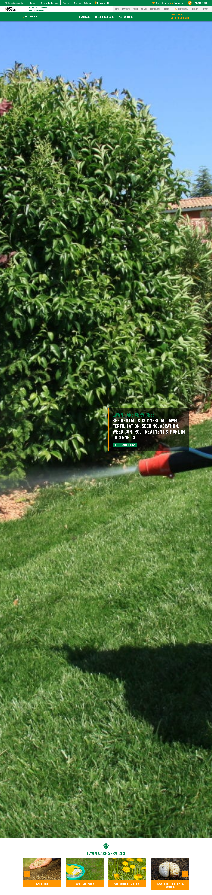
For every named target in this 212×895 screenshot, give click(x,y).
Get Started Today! (125, 445)
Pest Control (155, 9)
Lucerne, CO (103, 3)
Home (117, 9)
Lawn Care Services (106, 853)
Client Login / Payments (169, 3)
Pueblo (66, 3)
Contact (205, 9)
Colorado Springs (49, 3)
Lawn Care (126, 9)
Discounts (167, 9)
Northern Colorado (83, 3)
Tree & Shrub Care (140, 9)
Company (195, 9)
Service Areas (183, 9)
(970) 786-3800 (200, 3)
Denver (33, 3)
